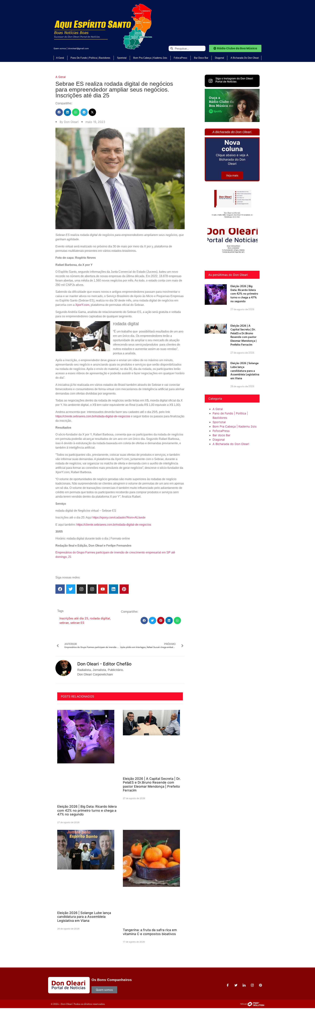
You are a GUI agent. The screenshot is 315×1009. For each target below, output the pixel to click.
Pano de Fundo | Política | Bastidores (90, 57)
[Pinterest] (124, 589)
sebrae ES (77, 622)
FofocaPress (180, 57)
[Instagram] (81, 589)
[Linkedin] (113, 589)
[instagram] (252, 985)
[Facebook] (60, 589)
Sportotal (122, 57)
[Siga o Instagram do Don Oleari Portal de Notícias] (210, 81)
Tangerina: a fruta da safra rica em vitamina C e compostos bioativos (150, 932)
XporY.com (82, 304)
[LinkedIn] (244, 985)
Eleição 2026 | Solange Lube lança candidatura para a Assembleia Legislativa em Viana (84, 917)
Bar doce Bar (201, 57)
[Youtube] (102, 589)
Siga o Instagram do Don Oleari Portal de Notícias (234, 80)
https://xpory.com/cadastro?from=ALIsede (118, 517)
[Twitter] (70, 589)
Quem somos (60, 48)
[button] (59, 112)
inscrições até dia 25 (73, 618)
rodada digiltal (100, 618)
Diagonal (219, 57)
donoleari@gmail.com (78, 48)
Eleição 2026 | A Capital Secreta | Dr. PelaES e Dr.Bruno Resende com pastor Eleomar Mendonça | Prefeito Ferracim (152, 784)
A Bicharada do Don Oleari (245, 57)
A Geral (60, 57)
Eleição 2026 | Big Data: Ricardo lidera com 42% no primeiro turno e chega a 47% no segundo (87, 810)
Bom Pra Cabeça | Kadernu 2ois (150, 57)
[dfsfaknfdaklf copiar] (232, 121)
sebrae (64, 622)
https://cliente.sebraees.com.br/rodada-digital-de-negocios (92, 416)
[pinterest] (260, 985)
